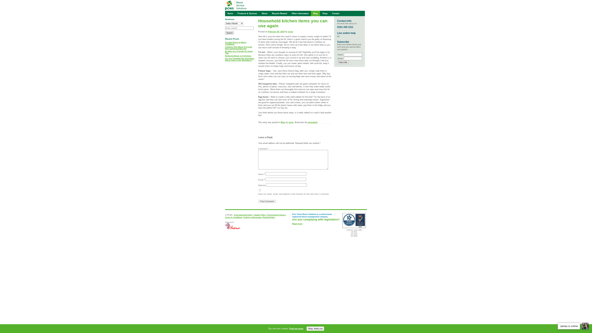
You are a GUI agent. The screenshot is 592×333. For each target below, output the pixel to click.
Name (261, 174)
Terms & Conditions (233, 217)
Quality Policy (260, 215)
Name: (340, 55)
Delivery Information (253, 217)
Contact (335, 13)
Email (261, 180)
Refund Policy (269, 217)
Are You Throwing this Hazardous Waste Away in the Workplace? (239, 59)
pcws (290, 32)
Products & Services (247, 13)
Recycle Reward (279, 13)
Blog (283, 122)
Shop (324, 13)
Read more (297, 224)
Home (230, 13)
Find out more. (296, 328)
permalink (312, 122)
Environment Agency (276, 215)
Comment (263, 149)
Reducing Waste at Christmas (238, 56)
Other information (300, 13)
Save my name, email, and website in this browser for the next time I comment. (293, 194)
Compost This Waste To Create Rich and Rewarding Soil (238, 48)
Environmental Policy (243, 215)
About (264, 13)
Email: (340, 59)
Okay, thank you (315, 328)
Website (261, 185)
